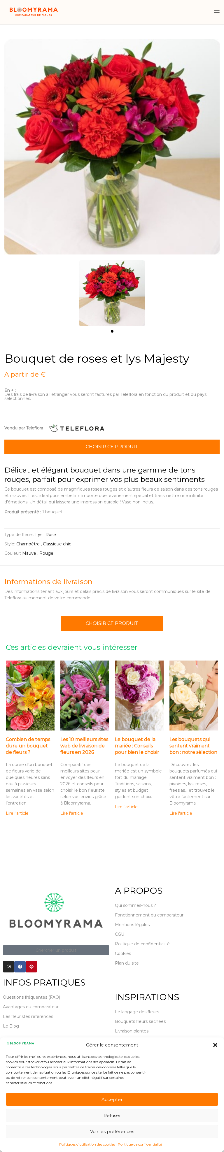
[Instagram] (8, 966)
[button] (215, 1045)
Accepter (112, 1099)
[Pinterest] (31, 966)
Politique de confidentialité (140, 1144)
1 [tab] (112, 331)
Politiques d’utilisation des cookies (87, 1144)
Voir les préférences (112, 1131)
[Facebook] (20, 966)
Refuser (112, 1115)
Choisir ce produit (112, 446)
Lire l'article (17, 813)
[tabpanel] (112, 290)
